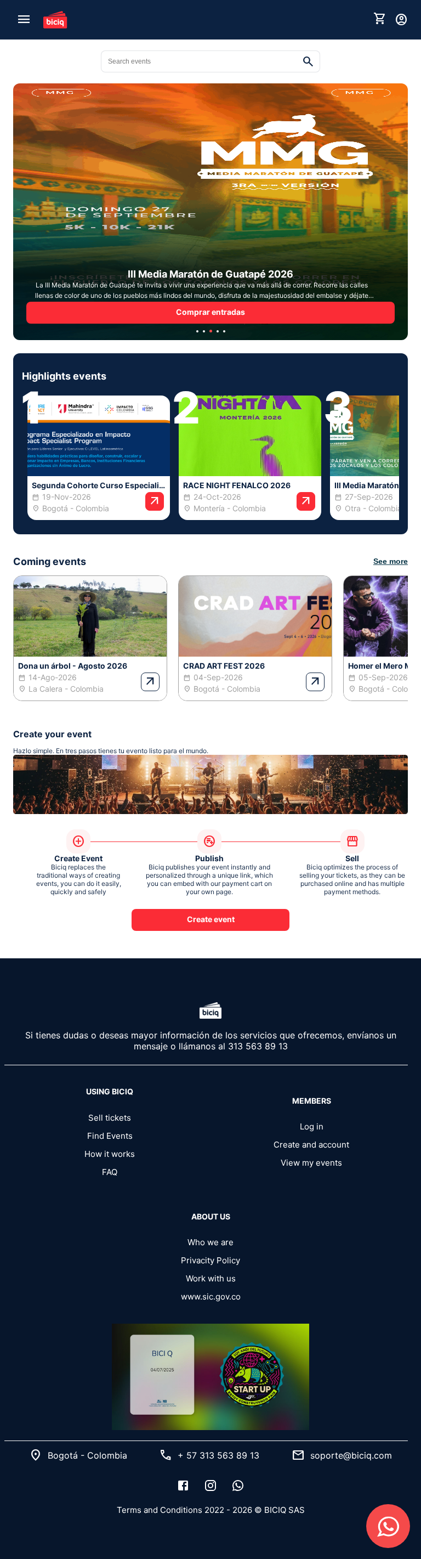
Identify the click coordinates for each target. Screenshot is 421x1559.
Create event (211, 919)
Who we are (210, 1242)
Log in (311, 1126)
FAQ (109, 1172)
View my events (311, 1162)
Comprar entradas (210, 312)
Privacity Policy (210, 1260)
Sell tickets (109, 1117)
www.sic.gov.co (211, 1296)
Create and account (311, 1144)
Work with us (211, 1278)
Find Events (110, 1136)
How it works (109, 1154)
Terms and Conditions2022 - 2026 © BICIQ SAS (211, 1510)
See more (390, 561)
